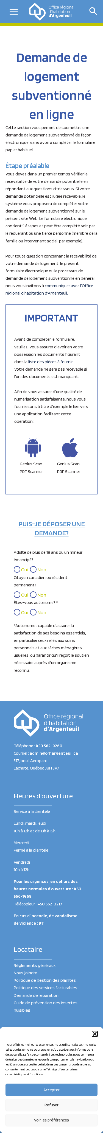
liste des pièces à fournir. (50, 361)
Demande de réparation (36, 995)
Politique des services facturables (45, 987)
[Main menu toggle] (13, 11)
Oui (24, 569)
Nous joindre (25, 972)
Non (41, 569)
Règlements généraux (34, 965)
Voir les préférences (51, 1120)
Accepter (51, 1089)
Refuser (51, 1105)
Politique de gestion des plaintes (45, 980)
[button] (95, 1034)
